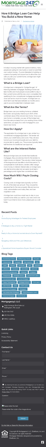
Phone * (4, 376)
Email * (4, 368)
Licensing (4, 333)
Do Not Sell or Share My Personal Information (17, 425)
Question (5, 395)
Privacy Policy (6, 337)
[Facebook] (43, 442)
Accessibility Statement (9, 341)
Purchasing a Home (28, 21)
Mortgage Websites (16, 436)
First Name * (6, 352)
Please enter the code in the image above (16, 409)
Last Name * (6, 360)
